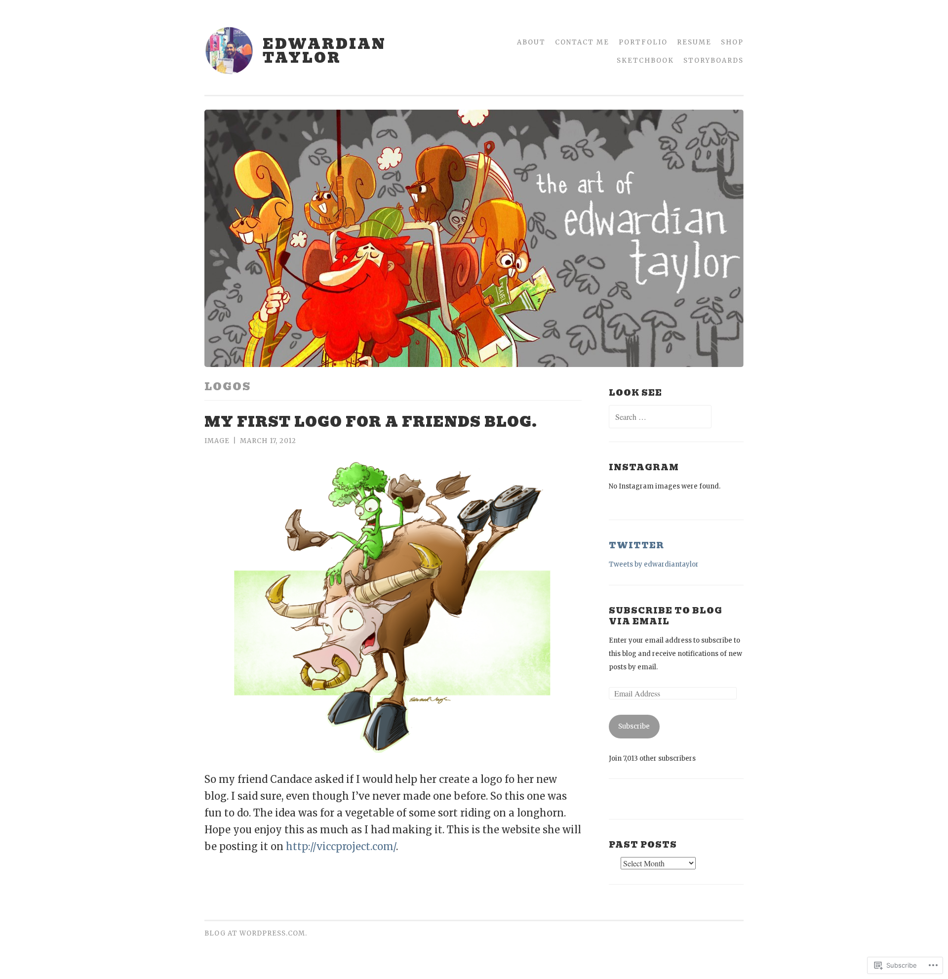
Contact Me (582, 42)
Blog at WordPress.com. (255, 933)
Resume (694, 42)
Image (217, 441)
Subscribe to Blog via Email (665, 616)
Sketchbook (645, 60)
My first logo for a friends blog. (370, 422)
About (531, 42)
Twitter (636, 545)
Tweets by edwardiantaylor (654, 564)
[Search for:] (660, 417)
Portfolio (643, 42)
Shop (732, 42)
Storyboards (713, 60)
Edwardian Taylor (324, 51)
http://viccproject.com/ (341, 846)
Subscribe (634, 726)
